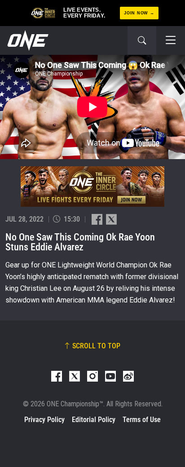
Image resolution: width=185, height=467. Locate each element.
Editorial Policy (93, 419)
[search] (142, 40)
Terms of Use (142, 419)
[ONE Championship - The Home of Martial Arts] (26, 40)
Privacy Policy (44, 419)
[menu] (170, 40)
